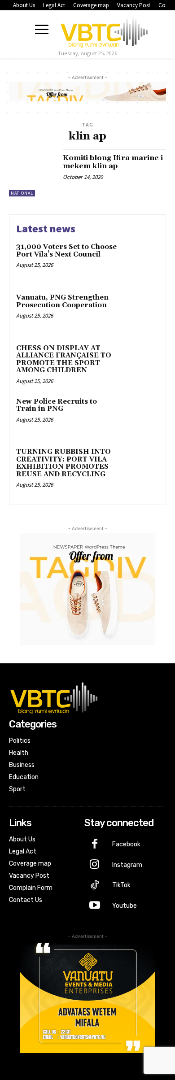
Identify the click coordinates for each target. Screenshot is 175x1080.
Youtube (124, 906)
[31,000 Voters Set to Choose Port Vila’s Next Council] (140, 260)
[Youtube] (94, 906)
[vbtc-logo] (104, 30)
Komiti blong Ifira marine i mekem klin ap (113, 161)
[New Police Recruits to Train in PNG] (140, 415)
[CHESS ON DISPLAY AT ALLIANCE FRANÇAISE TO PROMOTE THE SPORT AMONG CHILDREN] (140, 361)
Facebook (126, 844)
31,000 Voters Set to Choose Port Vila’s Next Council (66, 251)
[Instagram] (94, 865)
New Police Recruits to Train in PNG (56, 405)
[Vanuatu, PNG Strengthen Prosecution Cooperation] (140, 311)
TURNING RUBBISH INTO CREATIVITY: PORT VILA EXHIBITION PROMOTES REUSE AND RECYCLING (63, 463)
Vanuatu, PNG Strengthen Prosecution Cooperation (62, 301)
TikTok (121, 885)
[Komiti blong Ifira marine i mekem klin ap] (32, 172)
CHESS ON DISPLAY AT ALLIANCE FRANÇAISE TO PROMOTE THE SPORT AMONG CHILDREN (63, 359)
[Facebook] (94, 844)
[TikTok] (94, 885)
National (22, 193)
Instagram (127, 865)
